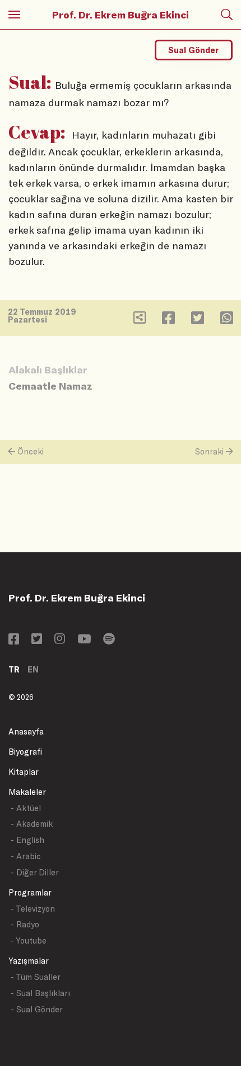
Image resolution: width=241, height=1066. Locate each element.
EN (33, 669)
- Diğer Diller (35, 872)
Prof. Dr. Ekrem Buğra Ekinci (120, 14)
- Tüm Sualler (36, 977)
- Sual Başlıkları (40, 993)
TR (14, 669)
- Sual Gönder (37, 1009)
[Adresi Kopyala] (139, 320)
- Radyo (25, 924)
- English (27, 840)
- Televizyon (33, 908)
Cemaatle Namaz (50, 386)
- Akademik (32, 823)
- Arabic (26, 856)
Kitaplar (23, 771)
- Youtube (29, 940)
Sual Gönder (193, 50)
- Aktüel (26, 808)
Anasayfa (26, 731)
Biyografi (25, 751)
